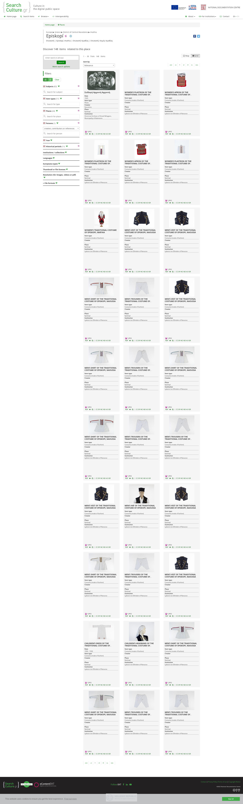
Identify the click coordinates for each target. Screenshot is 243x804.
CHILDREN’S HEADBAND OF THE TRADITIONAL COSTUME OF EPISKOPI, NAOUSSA (139, 645)
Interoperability (62, 16)
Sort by (86, 62)
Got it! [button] (231, 799)
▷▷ (197, 65)
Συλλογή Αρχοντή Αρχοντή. (97, 92)
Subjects (51, 86)
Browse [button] (44, 16)
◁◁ (171, 65)
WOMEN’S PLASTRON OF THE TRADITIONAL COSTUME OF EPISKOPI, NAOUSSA (138, 94)
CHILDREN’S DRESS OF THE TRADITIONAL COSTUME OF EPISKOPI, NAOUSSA (97, 645)
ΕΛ (234, 16)
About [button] (191, 16)
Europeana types (50, 164)
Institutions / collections (53, 152)
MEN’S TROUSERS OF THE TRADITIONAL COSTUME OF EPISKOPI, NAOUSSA (137, 301)
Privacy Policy (212, 782)
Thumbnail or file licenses (54, 169)
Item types (52, 98)
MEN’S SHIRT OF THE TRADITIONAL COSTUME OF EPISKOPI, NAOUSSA (101, 300)
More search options (61, 66)
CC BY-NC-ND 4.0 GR (103, 134)
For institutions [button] (208, 16)
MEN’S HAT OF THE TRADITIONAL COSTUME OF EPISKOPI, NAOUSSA (140, 506)
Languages (47, 158)
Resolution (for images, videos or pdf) (59, 175)
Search (61, 62)
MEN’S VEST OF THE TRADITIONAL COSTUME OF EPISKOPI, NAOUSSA (140, 231)
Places (62, 25)
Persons (50, 123)
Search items (28, 16)
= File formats (49, 183)
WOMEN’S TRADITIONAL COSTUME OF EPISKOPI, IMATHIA (101, 231)
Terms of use (222, 782)
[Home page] (33, 7)
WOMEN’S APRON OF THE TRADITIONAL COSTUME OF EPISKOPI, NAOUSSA (177, 94)
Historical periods (55, 146)
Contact (225, 16)
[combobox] (61, 128)
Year (47, 140)
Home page (11, 16)
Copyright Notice (234, 782)
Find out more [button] (70, 799)
